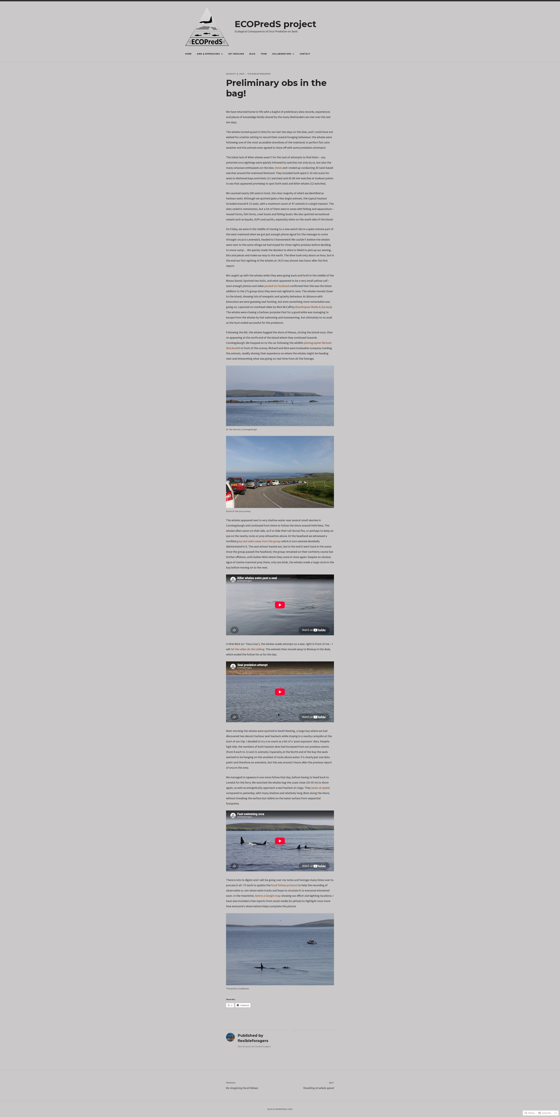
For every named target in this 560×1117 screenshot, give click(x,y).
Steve (278, 168)
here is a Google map (268, 895)
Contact (305, 53)
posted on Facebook (276, 286)
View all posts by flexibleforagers (254, 1046)
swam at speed (320, 788)
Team (264, 53)
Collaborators (281, 53)
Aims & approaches (208, 53)
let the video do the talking (247, 649)
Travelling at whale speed (318, 1085)
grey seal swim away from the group (259, 541)
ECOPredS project (275, 24)
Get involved (236, 53)
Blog (252, 53)
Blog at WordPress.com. (280, 1109)
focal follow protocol (284, 885)
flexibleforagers (259, 73)
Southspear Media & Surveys (313, 307)
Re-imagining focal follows (242, 1085)
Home (188, 53)
